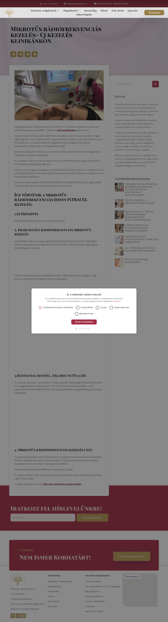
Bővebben (117, 301)
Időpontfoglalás (84, 14)
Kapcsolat (132, 10)
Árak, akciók (118, 10)
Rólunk (104, 10)
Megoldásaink (70, 10)
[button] (84, 328)
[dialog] (84, 311)
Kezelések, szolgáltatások (43, 10)
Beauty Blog (90, 10)
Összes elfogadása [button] (84, 322)
